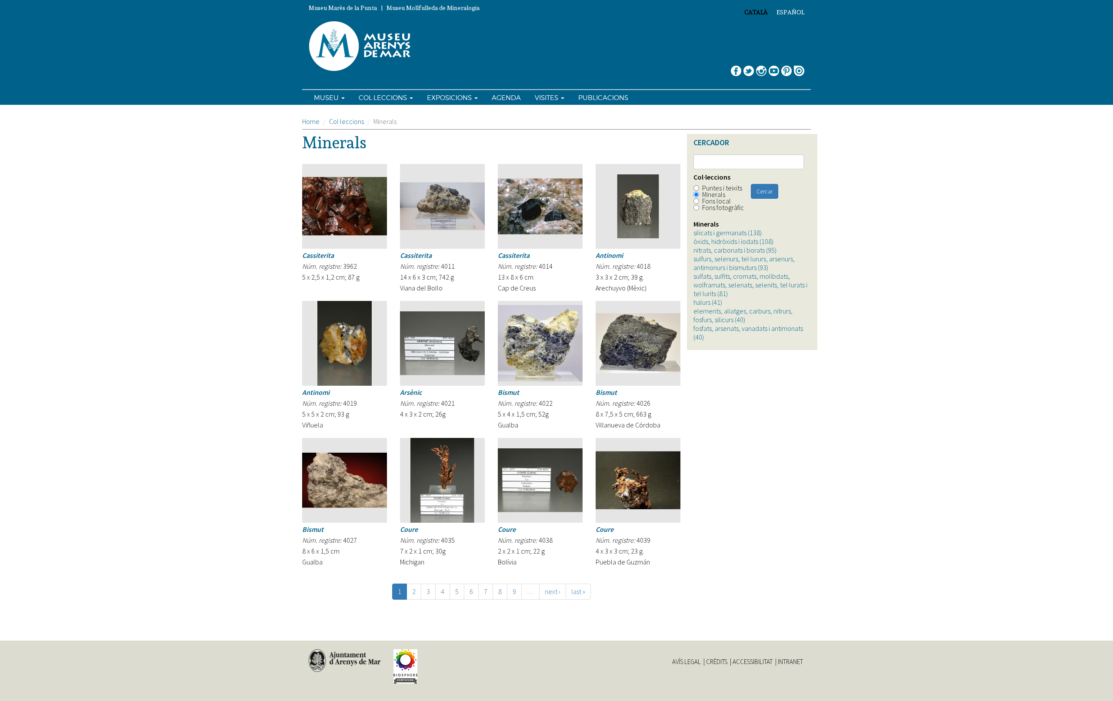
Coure (409, 529)
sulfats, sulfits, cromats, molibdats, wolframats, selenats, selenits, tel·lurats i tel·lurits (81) (750, 285)
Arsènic (411, 392)
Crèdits (716, 662)
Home (311, 121)
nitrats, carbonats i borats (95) (734, 250)
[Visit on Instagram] (761, 67)
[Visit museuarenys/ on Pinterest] (786, 67)
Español (790, 12)
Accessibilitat (753, 662)
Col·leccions (384, 98)
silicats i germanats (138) (727, 232)
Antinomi (609, 255)
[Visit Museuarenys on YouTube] (774, 67)
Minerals (713, 194)
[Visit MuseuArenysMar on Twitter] (748, 67)
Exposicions (450, 98)
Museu (327, 98)
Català (756, 12)
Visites (547, 98)
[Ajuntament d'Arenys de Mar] (344, 660)
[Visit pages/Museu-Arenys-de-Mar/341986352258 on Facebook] (736, 67)
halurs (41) (707, 302)
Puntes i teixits (722, 188)
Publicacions (603, 98)
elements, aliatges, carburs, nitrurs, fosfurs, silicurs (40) (743, 315)
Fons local (716, 201)
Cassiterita (318, 255)
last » (578, 591)
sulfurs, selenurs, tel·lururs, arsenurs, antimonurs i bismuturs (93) (744, 263)
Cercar (764, 191)
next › (552, 591)
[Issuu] (799, 67)
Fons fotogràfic (723, 207)
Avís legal (686, 662)
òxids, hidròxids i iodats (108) (733, 241)
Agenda (506, 98)
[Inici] (363, 46)
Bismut (508, 392)
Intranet (790, 662)
